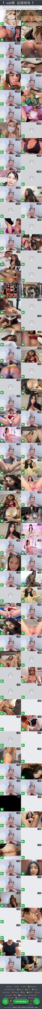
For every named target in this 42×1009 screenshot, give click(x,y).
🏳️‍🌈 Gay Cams (33, 995)
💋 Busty (37, 992)
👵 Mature (20, 989)
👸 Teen (27, 989)
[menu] (5, 1001)
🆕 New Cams (22, 995)
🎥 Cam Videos (10, 1004)
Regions (15, 1007)
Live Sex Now (21, 1002)
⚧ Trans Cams (9, 998)
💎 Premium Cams (20, 998)
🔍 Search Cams (31, 1004)
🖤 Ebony (16, 986)
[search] (36, 1001)
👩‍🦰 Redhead (15, 992)
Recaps (23, 1007)
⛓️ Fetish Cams (32, 998)
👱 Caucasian (32, 986)
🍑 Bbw (23, 992)
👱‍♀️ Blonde (35, 989)
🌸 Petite (30, 992)
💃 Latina (23, 986)
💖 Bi (15, 995)
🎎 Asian (8, 986)
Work (19, 1007)
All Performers (30, 1007)
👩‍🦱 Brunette (6, 992)
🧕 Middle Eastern (9, 989)
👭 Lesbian (8, 995)
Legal (36, 1007)
